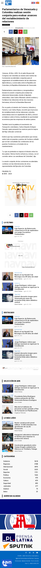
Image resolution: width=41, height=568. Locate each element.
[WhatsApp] (25, 32)
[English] (32, 3)
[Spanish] (38, 3)
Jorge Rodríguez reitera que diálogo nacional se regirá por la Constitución (27, 287)
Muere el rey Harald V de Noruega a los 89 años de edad (26, 276)
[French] (35, 3)
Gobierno (6, 24)
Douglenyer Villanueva (20, 413)
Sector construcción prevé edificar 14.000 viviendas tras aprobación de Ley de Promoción (25, 425)
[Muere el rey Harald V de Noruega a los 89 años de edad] (7, 276)
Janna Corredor (18, 402)
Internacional (18, 272)
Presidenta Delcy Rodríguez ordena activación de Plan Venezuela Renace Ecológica (25, 398)
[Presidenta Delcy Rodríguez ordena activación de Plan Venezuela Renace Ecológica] (7, 399)
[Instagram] (30, 553)
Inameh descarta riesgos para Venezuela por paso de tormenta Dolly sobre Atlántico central (26, 299)
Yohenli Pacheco (18, 279)
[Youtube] (37, 553)
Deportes (17, 226)
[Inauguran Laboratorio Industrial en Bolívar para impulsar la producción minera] (7, 437)
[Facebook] (11, 32)
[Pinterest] (20, 32)
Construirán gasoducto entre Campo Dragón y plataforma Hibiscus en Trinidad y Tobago (26, 447)
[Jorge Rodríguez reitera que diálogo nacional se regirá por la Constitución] (7, 287)
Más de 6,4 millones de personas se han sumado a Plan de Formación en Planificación (27, 409)
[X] (16, 32)
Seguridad (17, 294)
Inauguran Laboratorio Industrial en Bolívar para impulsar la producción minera (27, 436)
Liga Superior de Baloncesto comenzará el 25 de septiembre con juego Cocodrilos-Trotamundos (26, 231)
